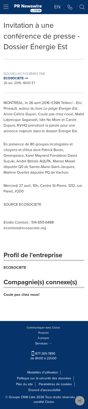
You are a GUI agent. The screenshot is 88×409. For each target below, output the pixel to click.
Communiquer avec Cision (43, 327)
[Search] (82, 7)
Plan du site (24, 384)
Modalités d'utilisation (42, 372)
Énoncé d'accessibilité (44, 390)
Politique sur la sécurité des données (44, 378)
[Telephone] (70, 7)
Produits (43, 333)
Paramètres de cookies (55, 384)
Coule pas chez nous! (21, 294)
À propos (43, 338)
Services (42, 343)
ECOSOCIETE (15, 267)
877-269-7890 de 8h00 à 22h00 (44, 356)
